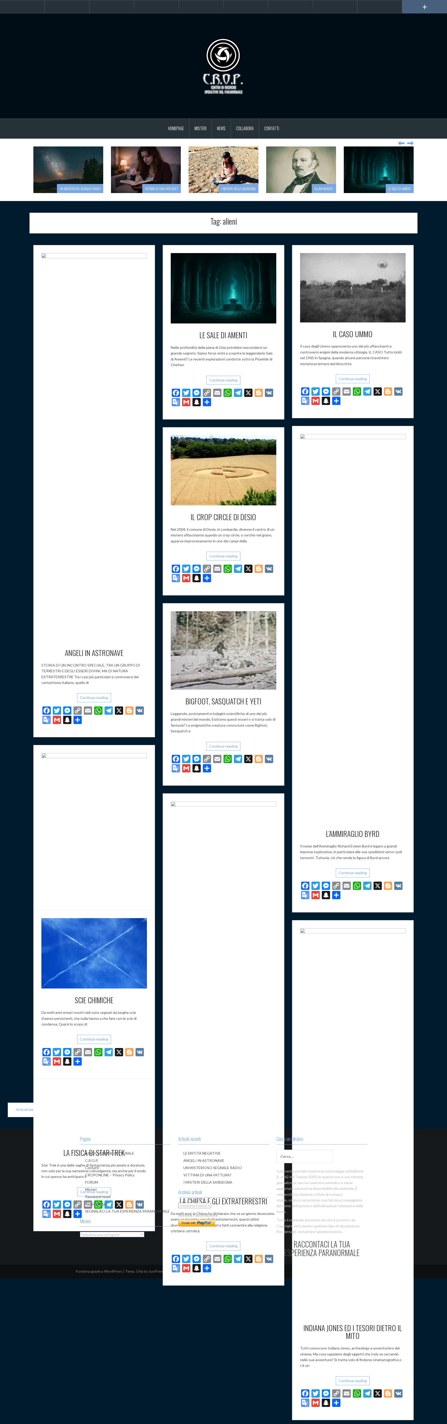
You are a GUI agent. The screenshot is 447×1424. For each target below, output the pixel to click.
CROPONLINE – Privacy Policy (110, 1175)
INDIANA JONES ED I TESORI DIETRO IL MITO (352, 1332)
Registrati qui (96, 1204)
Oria (139, 1271)
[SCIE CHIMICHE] (94, 953)
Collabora (245, 128)
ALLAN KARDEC (246, 188)
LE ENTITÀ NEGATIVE (202, 1153)
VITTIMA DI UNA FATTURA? (84, 188)
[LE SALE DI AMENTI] (223, 288)
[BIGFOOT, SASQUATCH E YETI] (223, 650)
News (221, 128)
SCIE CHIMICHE (94, 1000)
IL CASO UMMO (353, 334)
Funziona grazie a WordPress (99, 1271)
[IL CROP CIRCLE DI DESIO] (223, 470)
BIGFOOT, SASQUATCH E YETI (223, 701)
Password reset (98, 1196)
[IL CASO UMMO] (353, 287)
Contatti (271, 128)
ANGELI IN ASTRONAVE (94, 652)
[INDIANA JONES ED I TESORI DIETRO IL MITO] (353, 1121)
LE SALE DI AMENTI (322, 188)
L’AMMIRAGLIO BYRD (352, 833)
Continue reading (94, 697)
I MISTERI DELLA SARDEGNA (161, 188)
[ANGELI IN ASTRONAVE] (94, 447)
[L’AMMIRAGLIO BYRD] (353, 627)
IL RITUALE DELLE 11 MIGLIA (394, 188)
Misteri (200, 128)
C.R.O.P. (91, 1160)
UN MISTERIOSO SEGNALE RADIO (212, 1167)
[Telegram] (156, 4)
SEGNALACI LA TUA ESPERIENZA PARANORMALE (127, 1211)
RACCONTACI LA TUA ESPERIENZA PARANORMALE (322, 1248)
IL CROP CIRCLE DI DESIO (223, 517)
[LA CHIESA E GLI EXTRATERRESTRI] (223, 995)
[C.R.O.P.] (223, 65)
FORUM (91, 1182)
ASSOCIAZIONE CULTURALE (109, 1153)
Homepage (176, 128)
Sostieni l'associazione (198, 1215)
